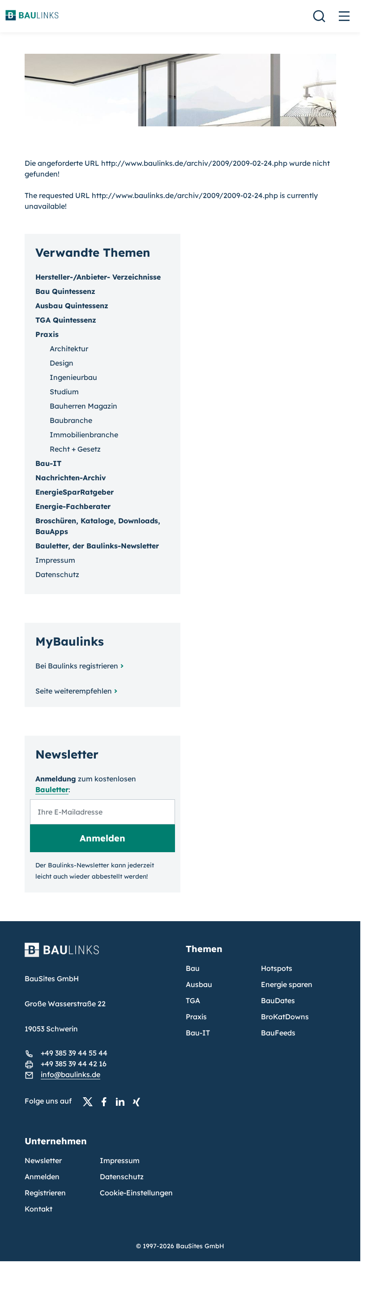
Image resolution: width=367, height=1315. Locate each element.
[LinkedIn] (123, 1101)
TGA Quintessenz (65, 319)
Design (61, 362)
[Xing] (139, 1101)
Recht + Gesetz (75, 448)
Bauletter (51, 789)
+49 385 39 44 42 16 (74, 1063)
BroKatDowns (285, 1016)
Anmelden (42, 1176)
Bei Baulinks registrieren (76, 665)
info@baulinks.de (70, 1074)
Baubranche (71, 420)
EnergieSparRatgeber (74, 491)
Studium (64, 391)
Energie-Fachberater (73, 506)
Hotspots (276, 968)
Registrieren (45, 1192)
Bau (193, 968)
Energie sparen (286, 984)
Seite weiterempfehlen (73, 690)
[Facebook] (106, 1101)
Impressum (55, 560)
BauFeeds (278, 1032)
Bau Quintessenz (65, 291)
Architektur (69, 348)
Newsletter (43, 1160)
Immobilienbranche (84, 434)
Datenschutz (57, 574)
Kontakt (38, 1208)
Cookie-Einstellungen (136, 1192)
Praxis (196, 1016)
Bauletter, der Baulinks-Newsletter (97, 545)
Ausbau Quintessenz (71, 305)
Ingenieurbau (73, 377)
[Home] (100, 955)
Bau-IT (48, 463)
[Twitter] (90, 1101)
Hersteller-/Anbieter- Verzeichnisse (98, 276)
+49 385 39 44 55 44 (74, 1052)
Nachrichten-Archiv (70, 477)
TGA (193, 1000)
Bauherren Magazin (83, 405)
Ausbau (199, 984)
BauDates (278, 1000)
